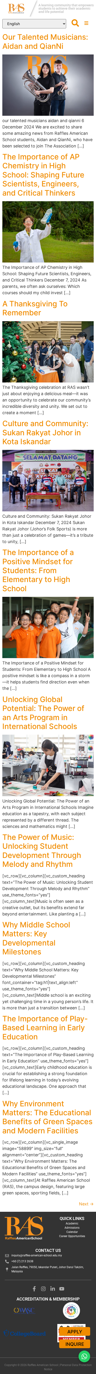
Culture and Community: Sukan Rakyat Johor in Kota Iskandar (45, 432)
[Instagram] (43, 1288)
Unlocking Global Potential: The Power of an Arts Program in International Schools (43, 713)
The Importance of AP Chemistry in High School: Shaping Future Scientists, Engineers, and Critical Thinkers (43, 174)
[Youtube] (62, 1288)
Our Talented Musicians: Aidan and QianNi (45, 41)
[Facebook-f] (34, 1288)
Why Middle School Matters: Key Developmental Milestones (36, 938)
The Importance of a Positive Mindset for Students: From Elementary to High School (38, 570)
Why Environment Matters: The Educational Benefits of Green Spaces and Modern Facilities (47, 1117)
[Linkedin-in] (52, 1288)
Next (86, 1203)
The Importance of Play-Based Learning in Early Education (45, 1027)
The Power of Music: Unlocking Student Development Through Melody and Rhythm (41, 851)
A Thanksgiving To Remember (35, 308)
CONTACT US (48, 1250)
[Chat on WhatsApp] (84, 1356)
